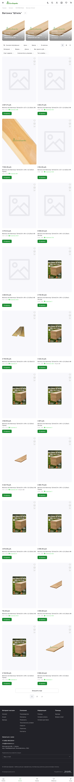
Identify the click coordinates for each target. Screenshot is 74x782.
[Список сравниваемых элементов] (61, 3)
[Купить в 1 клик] (34, 64)
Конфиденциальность (8, 771)
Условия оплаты (42, 717)
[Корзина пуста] (71, 3)
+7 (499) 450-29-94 (8, 740)
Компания (23, 710)
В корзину (7, 113)
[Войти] (57, 3)
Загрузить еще (37, 690)
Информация (42, 710)
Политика (23, 728)
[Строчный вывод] (66, 45)
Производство (24, 714)
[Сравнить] (34, 61)
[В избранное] (34, 58)
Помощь (40, 714)
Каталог (4, 714)
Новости (22, 725)
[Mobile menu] (2, 2)
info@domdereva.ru (8, 743)
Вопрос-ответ (59, 717)
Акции (4, 717)
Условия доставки (43, 720)
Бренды (4, 720)
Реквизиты (23, 720)
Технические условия (27, 722)
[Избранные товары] (66, 3)
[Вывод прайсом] (70, 45)
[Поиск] (52, 3)
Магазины (23, 717)
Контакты (23, 731)
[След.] (42, 696)
